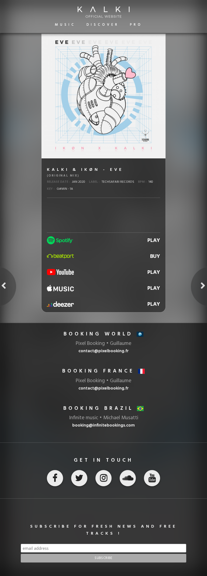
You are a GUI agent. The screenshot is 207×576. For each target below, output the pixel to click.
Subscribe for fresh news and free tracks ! (103, 530)
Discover (103, 25)
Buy (155, 256)
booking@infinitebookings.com (103, 425)
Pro (136, 25)
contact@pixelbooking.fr (103, 388)
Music (65, 25)
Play (153, 240)
